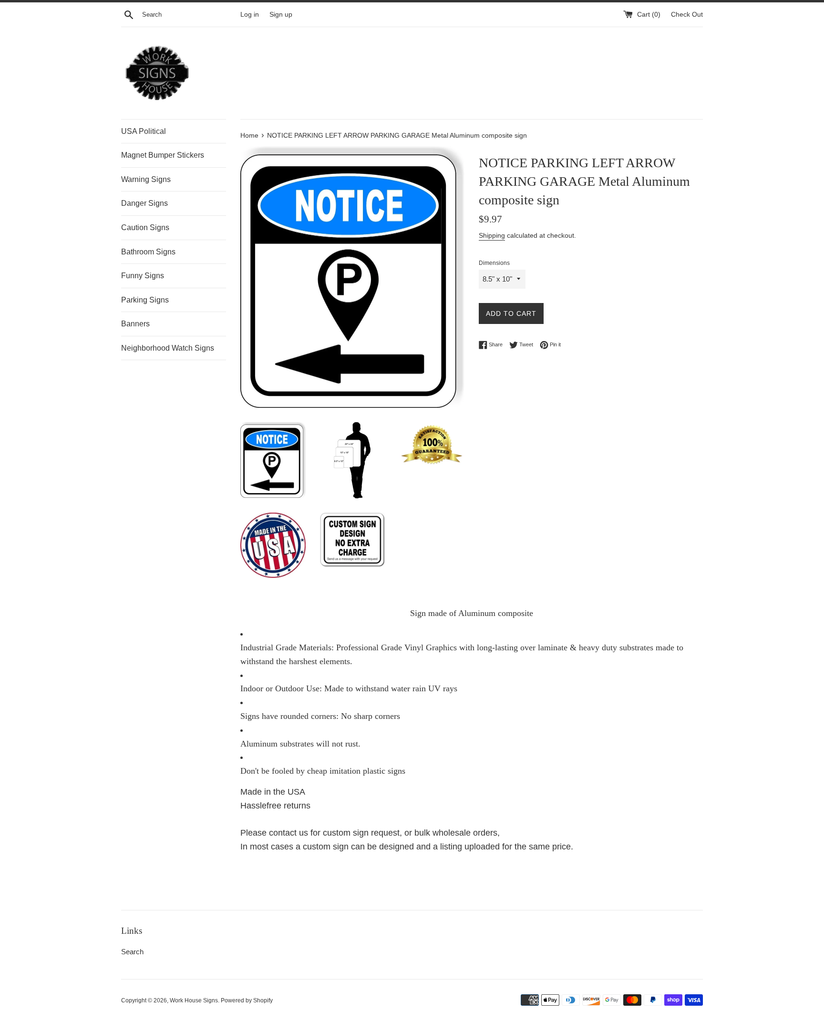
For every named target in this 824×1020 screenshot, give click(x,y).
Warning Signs (146, 179)
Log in (249, 14)
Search (132, 952)
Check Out (687, 14)
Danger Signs (144, 203)
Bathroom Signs (148, 252)
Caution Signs (145, 227)
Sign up (280, 14)
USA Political (143, 131)
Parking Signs (145, 300)
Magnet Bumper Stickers (162, 155)
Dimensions (494, 263)
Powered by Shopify (247, 1000)
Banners (135, 324)
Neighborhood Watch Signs (167, 348)
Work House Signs (194, 1000)
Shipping (492, 235)
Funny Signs (142, 276)
